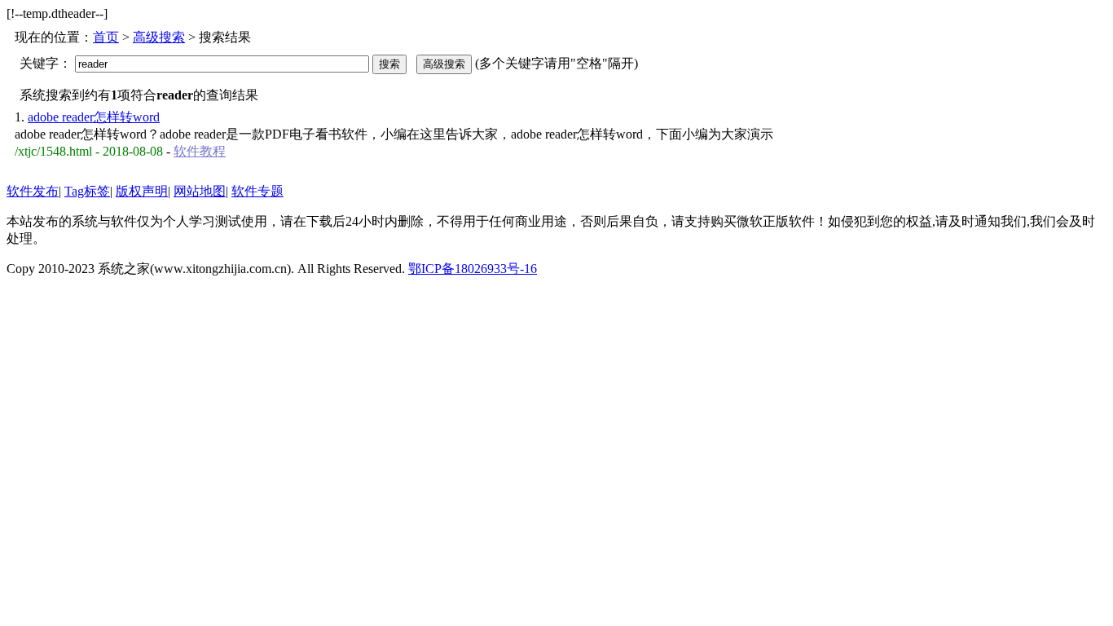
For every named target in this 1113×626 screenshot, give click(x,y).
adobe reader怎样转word (94, 117)
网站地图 (200, 191)
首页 (106, 37)
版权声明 (142, 191)
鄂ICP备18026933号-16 (472, 269)
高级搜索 (159, 37)
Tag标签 (87, 191)
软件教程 (200, 151)
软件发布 (33, 191)
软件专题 (257, 191)
